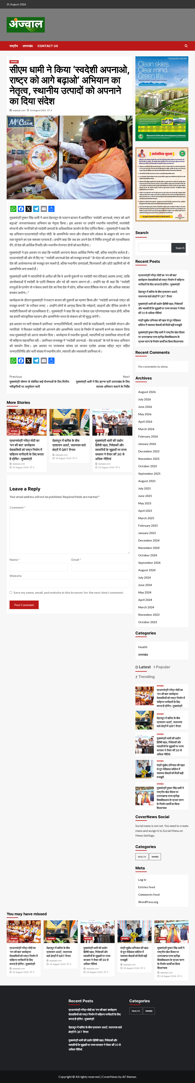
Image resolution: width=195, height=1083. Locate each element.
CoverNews (110, 1076)
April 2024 (145, 599)
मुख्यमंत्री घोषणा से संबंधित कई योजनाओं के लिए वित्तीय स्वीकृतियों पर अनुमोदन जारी (39, 381)
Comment (18, 507)
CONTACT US (48, 46)
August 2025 (147, 481)
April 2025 (145, 510)
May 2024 (144, 592)
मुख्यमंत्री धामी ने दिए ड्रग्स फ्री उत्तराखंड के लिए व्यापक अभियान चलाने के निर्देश (103, 381)
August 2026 (147, 392)
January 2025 (147, 533)
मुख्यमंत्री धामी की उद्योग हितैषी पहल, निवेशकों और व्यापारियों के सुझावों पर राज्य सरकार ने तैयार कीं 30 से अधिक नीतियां (110, 450)
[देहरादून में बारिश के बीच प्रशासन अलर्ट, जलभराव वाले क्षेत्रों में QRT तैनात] (70, 422)
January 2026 (147, 444)
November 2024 (149, 547)
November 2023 (149, 614)
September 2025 (149, 473)
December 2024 (149, 540)
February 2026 (148, 436)
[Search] (186, 46)
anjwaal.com (19, 110)
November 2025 (149, 458)
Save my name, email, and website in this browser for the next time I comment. (69, 592)
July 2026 (144, 399)
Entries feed (146, 887)
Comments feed (149, 894)
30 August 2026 (21, 467)
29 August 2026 (106, 467)
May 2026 (144, 414)
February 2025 (148, 525)
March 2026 (146, 429)
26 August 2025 (38, 110)
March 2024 (146, 607)
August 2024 (147, 570)
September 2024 (149, 562)
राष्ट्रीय (14, 46)
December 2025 (149, 451)
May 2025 (144, 503)
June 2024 (145, 585)
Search (141, 232)
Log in (142, 879)
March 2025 (146, 518)
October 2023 (147, 622)
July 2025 (144, 488)
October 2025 (147, 466)
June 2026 (145, 406)
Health (142, 647)
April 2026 (145, 421)
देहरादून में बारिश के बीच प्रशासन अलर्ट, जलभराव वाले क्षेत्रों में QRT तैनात (69, 445)
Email (76, 559)
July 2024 (144, 577)
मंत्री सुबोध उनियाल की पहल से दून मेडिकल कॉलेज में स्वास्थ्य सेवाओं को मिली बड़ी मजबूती (160, 323)
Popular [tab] (162, 667)
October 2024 (147, 555)
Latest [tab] (144, 667)
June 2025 (145, 496)
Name (15, 559)
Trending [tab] (146, 676)
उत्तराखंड (28, 46)
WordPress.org (148, 902)
